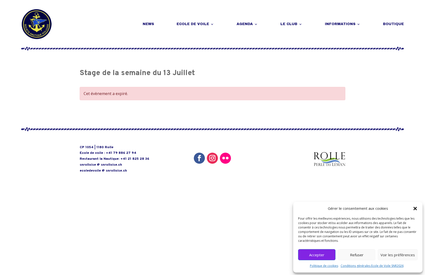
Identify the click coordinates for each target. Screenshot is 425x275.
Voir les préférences (397, 254)
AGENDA (245, 24)
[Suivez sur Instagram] (212, 158)
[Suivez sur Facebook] (199, 158)
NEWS (148, 24)
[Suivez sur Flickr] (225, 158)
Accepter (316, 254)
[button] (415, 208)
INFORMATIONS (340, 24)
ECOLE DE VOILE (193, 24)
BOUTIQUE (393, 24)
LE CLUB (288, 24)
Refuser (357, 254)
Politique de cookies (324, 266)
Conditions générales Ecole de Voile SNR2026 (372, 266)
